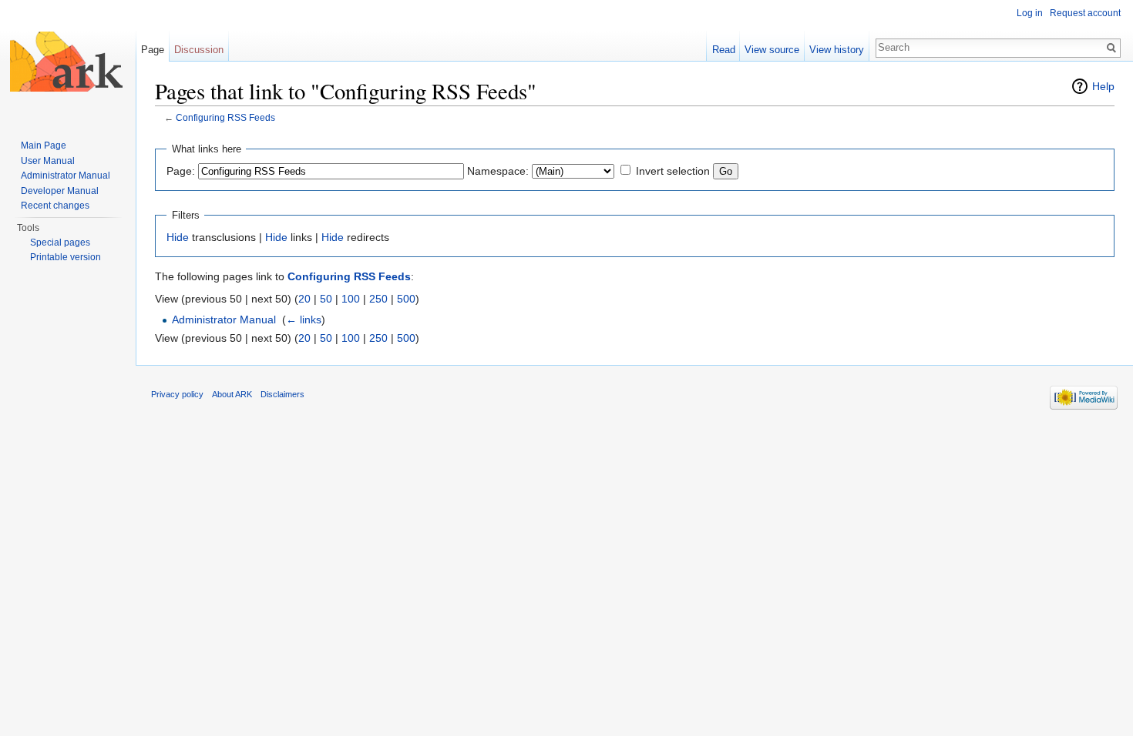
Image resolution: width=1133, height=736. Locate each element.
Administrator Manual (224, 319)
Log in (1030, 13)
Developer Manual (60, 191)
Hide (177, 237)
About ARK (232, 394)
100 (350, 299)
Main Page (43, 145)
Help (1103, 86)
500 (406, 299)
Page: (180, 171)
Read (723, 49)
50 (326, 299)
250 (378, 299)
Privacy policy (177, 394)
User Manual (48, 161)
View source (772, 49)
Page (152, 49)
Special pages (60, 242)
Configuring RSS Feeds (225, 117)
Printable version (65, 257)
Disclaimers (282, 394)
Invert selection (673, 171)
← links (303, 319)
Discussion (199, 49)
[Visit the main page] (67, 61)
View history (836, 49)
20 (304, 299)
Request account (1085, 13)
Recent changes (55, 205)
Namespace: (498, 171)
